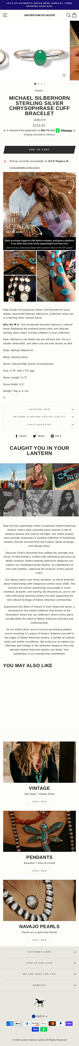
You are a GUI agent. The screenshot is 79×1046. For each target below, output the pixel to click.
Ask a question (39, 425)
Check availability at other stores (25, 167)
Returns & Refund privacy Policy (39, 417)
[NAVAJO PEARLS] (39, 900)
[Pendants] (39, 831)
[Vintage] (39, 762)
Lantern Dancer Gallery (39, 15)
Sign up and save (39, 963)
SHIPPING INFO (39, 409)
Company (39, 985)
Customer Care (39, 952)
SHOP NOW (39, 940)
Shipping (28, 134)
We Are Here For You (39, 974)
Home (38, 90)
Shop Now (39, 802)
